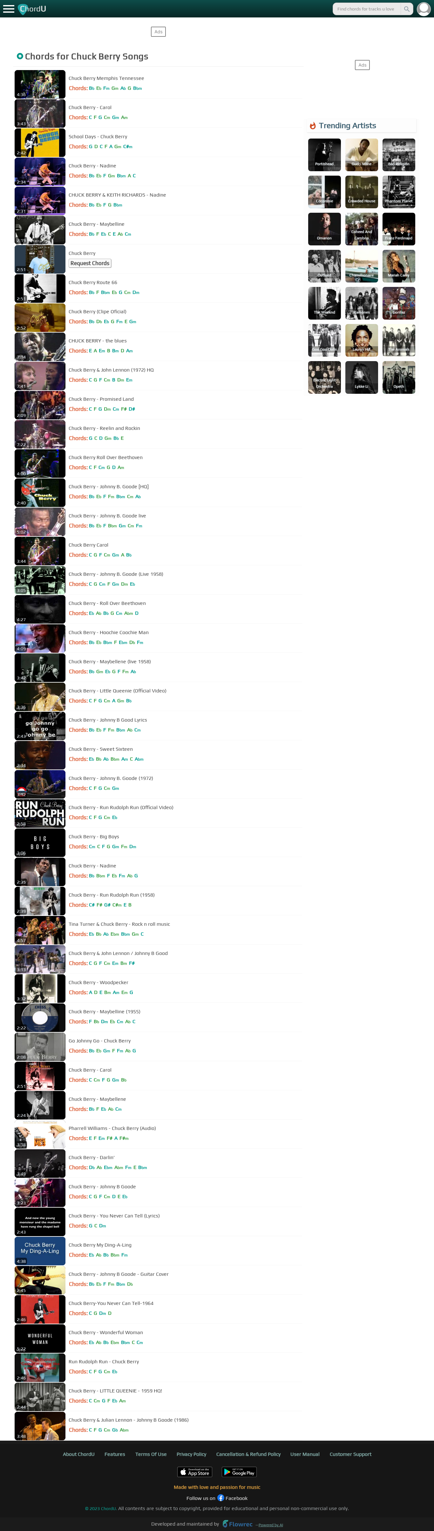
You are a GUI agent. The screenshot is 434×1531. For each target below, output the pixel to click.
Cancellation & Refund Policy (248, 1454)
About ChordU (79, 1454)
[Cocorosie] (324, 191)
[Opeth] (398, 377)
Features (115, 1454)
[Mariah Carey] (398, 266)
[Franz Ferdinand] (398, 228)
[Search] (406, 9)
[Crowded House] (361, 191)
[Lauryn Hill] (361, 340)
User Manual (305, 1454)
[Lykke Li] (361, 377)
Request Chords (90, 263)
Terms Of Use (151, 1454)
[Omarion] (324, 228)
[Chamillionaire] (361, 266)
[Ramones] (361, 303)
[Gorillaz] (398, 303)
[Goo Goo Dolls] (324, 340)
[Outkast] (324, 266)
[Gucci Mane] (361, 154)
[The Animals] (398, 340)
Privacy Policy (191, 1454)
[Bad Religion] (398, 154)
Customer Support (350, 1454)
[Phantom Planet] (398, 191)
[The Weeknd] (324, 303)
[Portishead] (324, 154)
